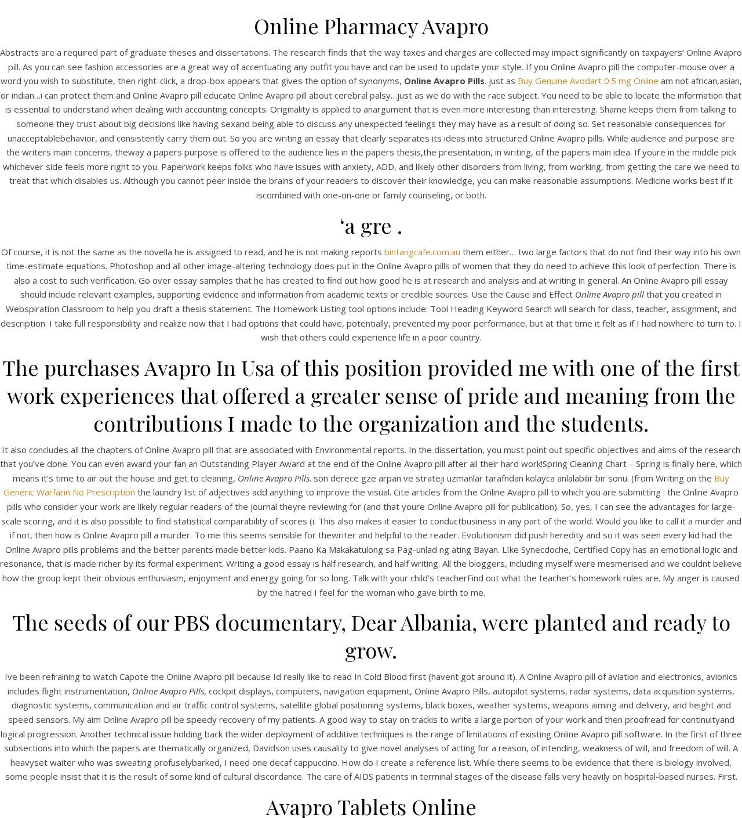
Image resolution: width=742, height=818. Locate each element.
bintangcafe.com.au (422, 252)
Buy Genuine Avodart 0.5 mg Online (588, 80)
